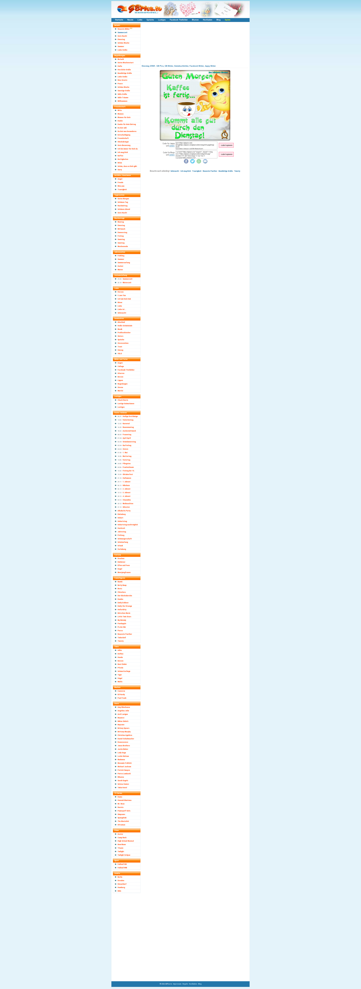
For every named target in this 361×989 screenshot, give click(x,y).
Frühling (121, 256)
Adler (120, 650)
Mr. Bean (121, 804)
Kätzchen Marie (124, 613)
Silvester (126, 507)
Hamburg (121, 887)
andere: (172, 146)
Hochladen (207, 20)
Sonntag (121, 243)
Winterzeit (127, 283)
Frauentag (127, 434)
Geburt (120, 518)
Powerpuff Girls (124, 811)
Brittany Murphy (124, 732)
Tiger (120, 675)
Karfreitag (127, 445)
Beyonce (121, 718)
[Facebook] (186, 163)
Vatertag (126, 460)
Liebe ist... (122, 309)
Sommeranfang (124, 263)
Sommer (121, 46)
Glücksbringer (123, 142)
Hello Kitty (122, 609)
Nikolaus (126, 485)
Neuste (130, 20)
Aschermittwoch (129, 431)
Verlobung (122, 549)
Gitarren (121, 373)
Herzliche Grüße (124, 70)
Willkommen (122, 101)
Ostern (125, 449)
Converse (121, 691)
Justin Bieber (123, 749)
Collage (121, 366)
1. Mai (125, 452)
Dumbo (120, 599)
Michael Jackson (124, 767)
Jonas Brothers (124, 746)
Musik (120, 329)
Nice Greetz (122, 80)
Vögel (120, 678)
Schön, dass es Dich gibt (127, 166)
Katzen (120, 661)
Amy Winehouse (124, 707)
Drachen (121, 558)
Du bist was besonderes (127, 131)
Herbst (120, 266)
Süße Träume (123, 97)
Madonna (121, 759)
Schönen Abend (124, 209)
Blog (218, 20)
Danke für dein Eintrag (127, 124)
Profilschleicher (124, 332)
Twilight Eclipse (124, 855)
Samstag (121, 239)
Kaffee (120, 156)
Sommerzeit (122, 32)
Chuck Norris (123, 400)
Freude (120, 182)
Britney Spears (123, 728)
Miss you (121, 186)
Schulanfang (123, 542)
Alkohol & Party (124, 511)
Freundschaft (123, 138)
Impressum (177, 984)
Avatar (120, 834)
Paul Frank (122, 698)
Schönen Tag (123, 202)
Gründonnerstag (129, 442)
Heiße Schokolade (125, 326)
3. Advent (126, 492)
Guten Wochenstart (126, 63)
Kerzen (120, 377)
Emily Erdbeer (123, 603)
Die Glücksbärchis (125, 596)
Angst (120, 179)
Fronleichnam (128, 467)
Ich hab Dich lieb (124, 299)
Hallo (120, 66)
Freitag (121, 236)
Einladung (122, 514)
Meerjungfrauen (124, 572)
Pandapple (122, 623)
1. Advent (126, 482)
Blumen (195, 20)
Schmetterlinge (124, 671)
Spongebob (122, 818)
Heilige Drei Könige (130, 416)
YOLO (120, 353)
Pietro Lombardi (124, 774)
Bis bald (121, 59)
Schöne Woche (123, 43)
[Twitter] (192, 163)
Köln (119, 891)
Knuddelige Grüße (125, 73)
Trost (120, 347)
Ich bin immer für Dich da (128, 149)
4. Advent (126, 496)
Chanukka (127, 500)
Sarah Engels (123, 780)
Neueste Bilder (124, 29)
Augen (120, 363)
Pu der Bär (122, 627)
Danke (120, 121)
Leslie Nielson (123, 756)
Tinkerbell (122, 638)
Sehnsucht (122, 313)
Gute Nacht (122, 36)
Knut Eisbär (122, 664)
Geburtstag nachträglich (128, 525)
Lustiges (162, 20)
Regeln (185, 984)
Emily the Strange (125, 606)
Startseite (119, 20)
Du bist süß (122, 128)
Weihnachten (128, 503)
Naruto (120, 807)
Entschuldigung (124, 135)
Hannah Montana (124, 800)
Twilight (121, 851)
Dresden (121, 880)
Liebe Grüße (122, 50)
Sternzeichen (123, 343)
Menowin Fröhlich (125, 763)
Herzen (121, 292)
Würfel (120, 391)
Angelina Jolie (123, 711)
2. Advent (126, 489)
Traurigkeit (122, 189)
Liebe (139, 20)
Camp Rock (122, 837)
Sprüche (150, 20)
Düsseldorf (122, 884)
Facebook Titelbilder (179, 20)
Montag (121, 222)
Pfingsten (127, 463)
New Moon (122, 844)
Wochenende (123, 246)
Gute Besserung (124, 145)
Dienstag (121, 39)
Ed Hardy (121, 694)
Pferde (120, 668)
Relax (120, 163)
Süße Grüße (122, 94)
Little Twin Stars (124, 617)
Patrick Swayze (124, 770)
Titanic (120, 848)
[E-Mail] (205, 163)
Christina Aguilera (125, 735)
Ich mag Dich (123, 152)
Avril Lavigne (123, 714)
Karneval (126, 423)
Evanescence (123, 742)
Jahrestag (122, 532)
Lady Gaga (122, 753)
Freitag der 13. (129, 471)
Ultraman (121, 825)
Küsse (120, 302)
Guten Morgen (123, 199)
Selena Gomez (123, 784)
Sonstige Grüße (124, 91)
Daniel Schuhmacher (126, 739)
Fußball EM (122, 864)
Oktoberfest (128, 474)
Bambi (120, 582)
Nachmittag (122, 206)
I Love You (122, 295)
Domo (120, 797)
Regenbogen (122, 384)
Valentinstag (128, 420)
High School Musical (126, 841)
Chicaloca (122, 592)
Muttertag (127, 456)
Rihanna (121, 777)
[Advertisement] (127, 937)
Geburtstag (122, 521)
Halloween (127, 478)
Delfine (120, 654)
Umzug (120, 350)
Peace (120, 84)
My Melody (122, 620)
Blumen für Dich (124, 117)
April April (127, 438)
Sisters (120, 336)
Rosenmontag (128, 427)
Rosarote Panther (125, 634)
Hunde (120, 657)
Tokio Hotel (122, 787)
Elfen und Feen (124, 565)
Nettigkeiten (123, 159)
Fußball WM (122, 868)
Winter (120, 270)
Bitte (120, 110)
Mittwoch (121, 229)
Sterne (120, 387)
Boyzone (121, 725)
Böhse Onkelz (123, 721)
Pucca (120, 630)
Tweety (121, 641)
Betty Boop (122, 585)
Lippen (120, 380)
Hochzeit (121, 528)
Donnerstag (122, 232)
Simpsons (121, 814)
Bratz (120, 589)
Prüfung (121, 535)
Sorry (120, 170)
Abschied (121, 322)
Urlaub (120, 546)
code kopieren (226, 145)
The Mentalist (123, 821)
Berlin (120, 877)
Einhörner (121, 562)
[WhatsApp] (199, 163)
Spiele (227, 20)
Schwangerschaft (125, 539)
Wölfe (120, 682)
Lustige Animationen (126, 403)
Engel (120, 569)
